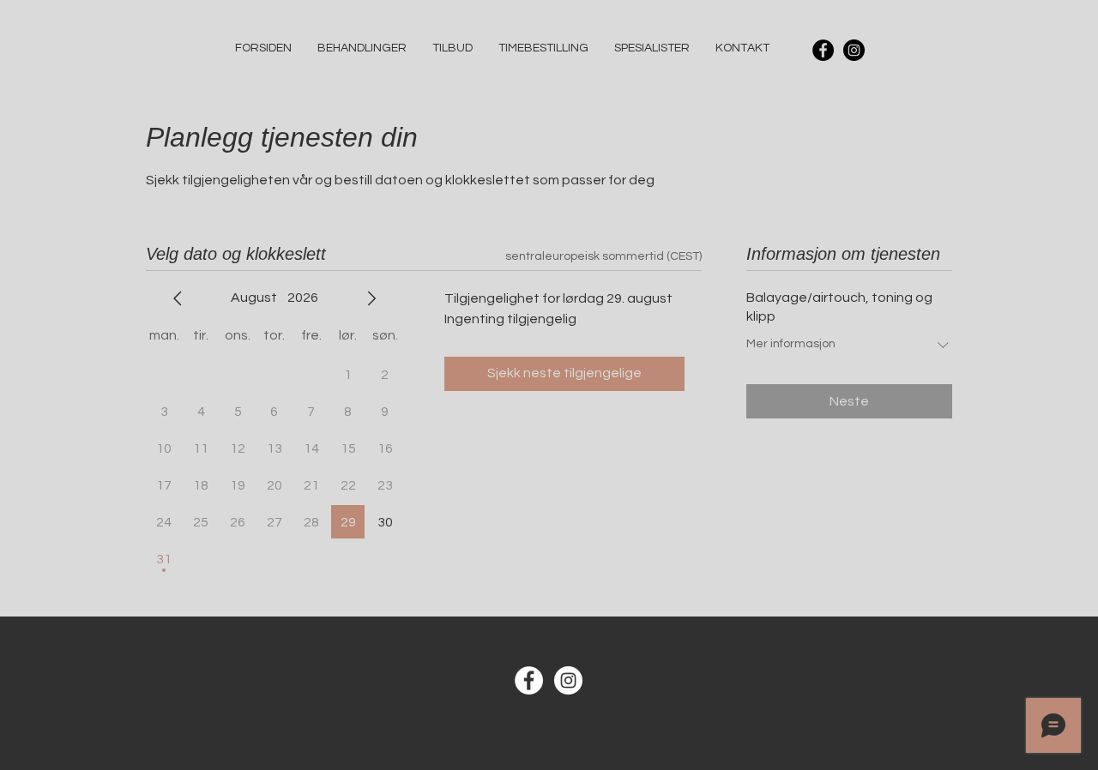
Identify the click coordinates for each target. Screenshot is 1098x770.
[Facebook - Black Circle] (823, 50)
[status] (603, 257)
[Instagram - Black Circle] (854, 50)
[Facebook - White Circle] (529, 680)
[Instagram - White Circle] (568, 680)
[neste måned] (371, 298)
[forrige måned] (177, 298)
